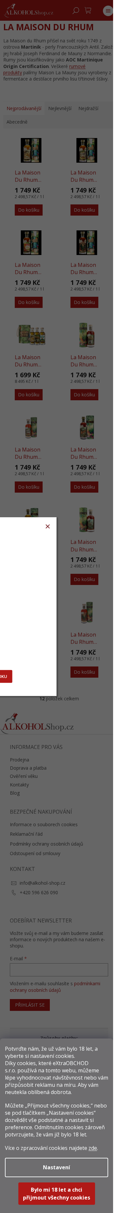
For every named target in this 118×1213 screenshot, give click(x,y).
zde (92, 1148)
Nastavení (56, 1167)
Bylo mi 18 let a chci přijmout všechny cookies (56, 1193)
